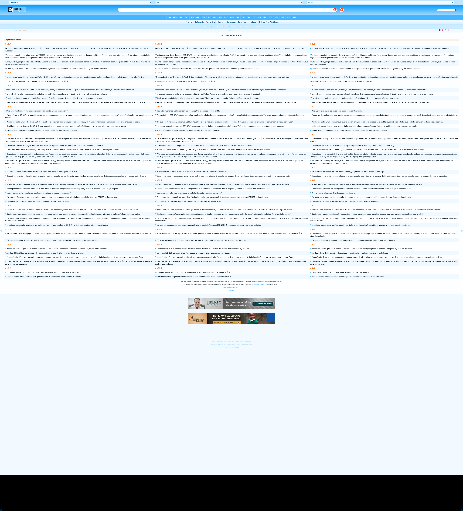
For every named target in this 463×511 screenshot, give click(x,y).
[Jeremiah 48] (3, 236)
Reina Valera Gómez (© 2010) (231, 287)
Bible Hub (231, 290)
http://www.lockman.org (262, 281)
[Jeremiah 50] (460, 236)
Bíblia (15, 30)
